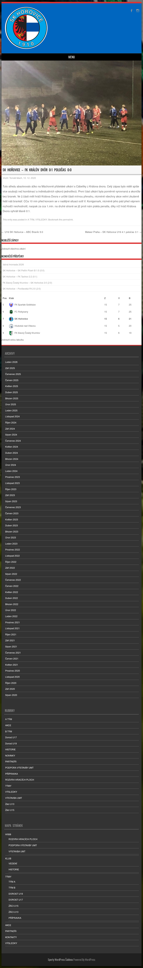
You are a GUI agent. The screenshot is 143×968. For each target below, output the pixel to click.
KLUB (8, 858)
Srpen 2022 (11, 573)
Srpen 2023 (11, 501)
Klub (11, 298)
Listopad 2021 (12, 628)
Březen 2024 (11, 458)
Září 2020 (10, 688)
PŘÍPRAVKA (11, 773)
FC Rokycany (21, 311)
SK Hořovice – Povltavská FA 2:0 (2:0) (22, 288)
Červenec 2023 (13, 507)
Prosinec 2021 (12, 622)
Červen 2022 (11, 585)
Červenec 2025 (13, 374)
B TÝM (8, 731)
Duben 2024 (11, 452)
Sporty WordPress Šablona (60, 959)
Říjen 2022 (10, 561)
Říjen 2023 (10, 489)
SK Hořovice (21, 318)
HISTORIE (10, 749)
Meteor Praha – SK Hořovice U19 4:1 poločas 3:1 (113, 232)
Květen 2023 (11, 519)
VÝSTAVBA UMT (13, 797)
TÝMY (8, 785)
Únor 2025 (10, 404)
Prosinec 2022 (12, 549)
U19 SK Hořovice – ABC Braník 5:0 (22, 232)
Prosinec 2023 (12, 476)
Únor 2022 (10, 610)
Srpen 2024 (11, 434)
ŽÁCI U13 (13, 911)
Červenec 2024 (13, 440)
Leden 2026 (11, 361)
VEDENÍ (13, 863)
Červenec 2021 (13, 652)
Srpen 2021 (11, 646)
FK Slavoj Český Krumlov (27, 332)
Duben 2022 (11, 598)
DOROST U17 (16, 899)
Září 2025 (10, 368)
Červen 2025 (11, 380)
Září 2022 (10, 567)
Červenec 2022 (13, 579)
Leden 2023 (11, 543)
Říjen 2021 (10, 634)
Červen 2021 (11, 658)
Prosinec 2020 (12, 670)
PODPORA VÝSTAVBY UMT (19, 767)
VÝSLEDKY (41, 219)
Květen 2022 (11, 592)
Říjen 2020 (10, 682)
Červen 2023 (11, 513)
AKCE (8, 725)
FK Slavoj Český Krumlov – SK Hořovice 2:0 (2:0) (27, 282)
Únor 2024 (10, 464)
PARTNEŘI (10, 761)
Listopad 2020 (12, 676)
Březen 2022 (11, 604)
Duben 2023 (11, 525)
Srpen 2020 (11, 694)
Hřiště (8, 834)
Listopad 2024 (12, 416)
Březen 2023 (11, 531)
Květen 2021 (11, 664)
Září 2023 (10, 495)
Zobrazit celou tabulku (12, 339)
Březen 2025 (11, 398)
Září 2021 (10, 640)
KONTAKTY (11, 937)
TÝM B (12, 887)
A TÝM (31, 219)
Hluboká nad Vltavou (25, 325)
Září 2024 (10, 428)
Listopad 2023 (12, 483)
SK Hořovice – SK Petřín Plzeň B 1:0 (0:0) (24, 270)
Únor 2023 (10, 537)
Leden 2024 (11, 470)
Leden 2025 (11, 410)
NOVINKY (10, 755)
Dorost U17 (11, 737)
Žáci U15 (9, 809)
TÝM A (12, 881)
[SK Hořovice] (27, 48)
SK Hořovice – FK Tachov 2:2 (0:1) (20, 276)
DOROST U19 (16, 893)
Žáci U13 (9, 803)
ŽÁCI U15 (13, 905)
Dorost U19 (11, 743)
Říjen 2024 (10, 422)
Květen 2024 (11, 446)
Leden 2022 (11, 616)
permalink (68, 219)
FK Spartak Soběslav (25, 304)
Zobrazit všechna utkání (13, 248)
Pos (5, 298)
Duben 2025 (11, 392)
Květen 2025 (11, 386)
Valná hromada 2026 (13, 264)
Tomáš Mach (15, 177)
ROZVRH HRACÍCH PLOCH (19, 779)
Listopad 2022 (12, 555)
